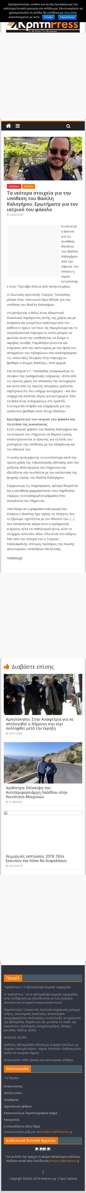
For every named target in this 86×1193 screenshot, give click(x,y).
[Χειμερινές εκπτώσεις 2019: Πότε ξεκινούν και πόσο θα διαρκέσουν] (43, 813)
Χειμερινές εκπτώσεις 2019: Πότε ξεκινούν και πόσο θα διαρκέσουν (36, 858)
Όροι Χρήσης (68, 1178)
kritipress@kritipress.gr (57, 1132)
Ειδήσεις (14, 186)
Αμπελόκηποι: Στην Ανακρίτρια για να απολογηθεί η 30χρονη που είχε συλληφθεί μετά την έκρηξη (39, 724)
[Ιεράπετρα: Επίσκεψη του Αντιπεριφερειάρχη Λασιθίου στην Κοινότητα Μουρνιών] (43, 744)
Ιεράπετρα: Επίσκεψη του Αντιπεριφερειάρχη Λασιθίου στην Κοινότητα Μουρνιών (36, 792)
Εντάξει (48, 17)
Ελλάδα (28, 186)
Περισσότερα (67, 17)
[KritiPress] (8, 126)
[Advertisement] (43, 76)
